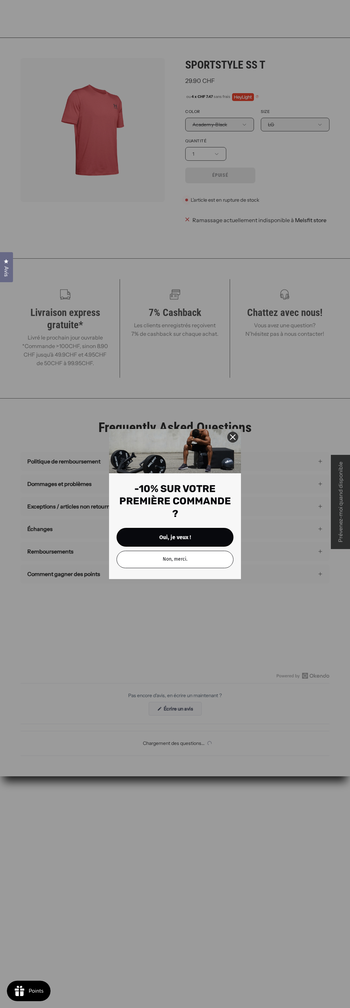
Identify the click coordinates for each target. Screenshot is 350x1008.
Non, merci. (175, 559)
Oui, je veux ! (175, 537)
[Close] (233, 437)
